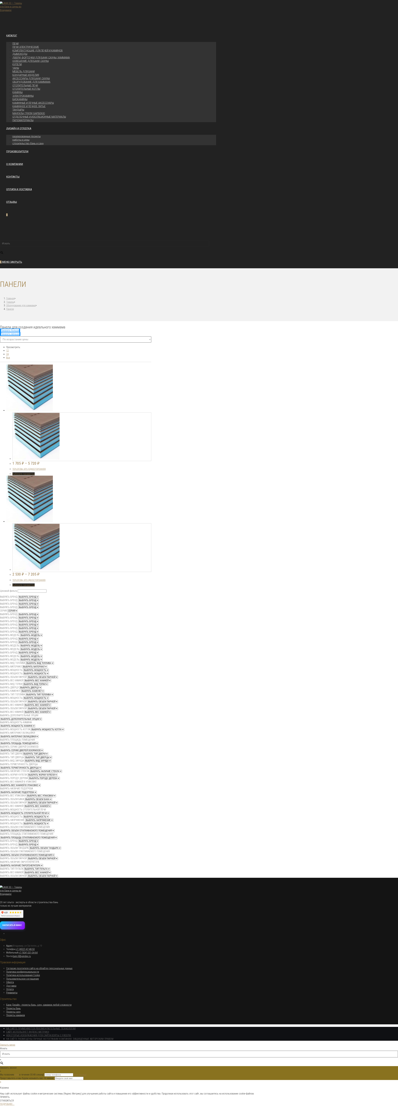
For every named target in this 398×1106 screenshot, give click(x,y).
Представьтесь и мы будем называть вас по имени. (27, 1078)
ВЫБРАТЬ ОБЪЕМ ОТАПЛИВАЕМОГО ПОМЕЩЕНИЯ (25, 827)
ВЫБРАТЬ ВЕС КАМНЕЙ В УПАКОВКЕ (18, 781)
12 (7, 350)
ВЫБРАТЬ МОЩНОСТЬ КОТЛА (15, 729)
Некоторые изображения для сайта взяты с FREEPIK (38, 1035)
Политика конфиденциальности (22, 971)
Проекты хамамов (15, 1015)
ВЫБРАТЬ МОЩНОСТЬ (11, 670)
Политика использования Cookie (23, 975)
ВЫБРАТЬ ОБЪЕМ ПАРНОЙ (13, 677)
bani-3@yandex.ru (22, 956)
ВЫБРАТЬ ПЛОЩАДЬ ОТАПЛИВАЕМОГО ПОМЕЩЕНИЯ (26, 833)
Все (8, 357)
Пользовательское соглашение (22, 978)
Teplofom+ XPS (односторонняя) (29, 469)
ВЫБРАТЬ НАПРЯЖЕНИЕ (12, 820)
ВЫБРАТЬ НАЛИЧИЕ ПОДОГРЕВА (16, 788)
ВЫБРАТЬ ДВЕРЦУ (9, 687)
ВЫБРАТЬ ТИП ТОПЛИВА (12, 694)
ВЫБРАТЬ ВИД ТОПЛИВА (12, 663)
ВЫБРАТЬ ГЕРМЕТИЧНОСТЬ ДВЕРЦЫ (19, 764)
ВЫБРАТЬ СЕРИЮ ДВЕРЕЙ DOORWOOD (19, 746)
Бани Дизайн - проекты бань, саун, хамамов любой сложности (39, 1004)
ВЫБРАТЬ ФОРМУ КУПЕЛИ (13, 774)
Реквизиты (11, 992)
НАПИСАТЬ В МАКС (12, 925)
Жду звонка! (80, 1074)
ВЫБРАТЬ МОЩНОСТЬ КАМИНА (16, 722)
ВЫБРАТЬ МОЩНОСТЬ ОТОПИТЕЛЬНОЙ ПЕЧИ (23, 809)
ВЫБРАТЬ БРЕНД (8, 596)
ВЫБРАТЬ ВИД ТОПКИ (11, 684)
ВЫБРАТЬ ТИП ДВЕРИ (11, 753)
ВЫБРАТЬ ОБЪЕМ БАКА (12, 799)
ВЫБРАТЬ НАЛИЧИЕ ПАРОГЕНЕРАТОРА (19, 861)
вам (17, 1074)
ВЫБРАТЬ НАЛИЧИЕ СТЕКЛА (14, 771)
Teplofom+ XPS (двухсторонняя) (29, 580)
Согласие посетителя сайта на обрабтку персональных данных (39, 968)
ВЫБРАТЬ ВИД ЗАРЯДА (12, 760)
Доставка (11, 985)
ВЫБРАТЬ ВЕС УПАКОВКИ (13, 795)
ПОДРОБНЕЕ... (7, 1104)
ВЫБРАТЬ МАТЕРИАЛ (11, 666)
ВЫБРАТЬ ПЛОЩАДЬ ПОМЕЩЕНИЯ (17, 739)
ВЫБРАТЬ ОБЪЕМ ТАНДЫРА (14, 847)
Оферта (10, 982)
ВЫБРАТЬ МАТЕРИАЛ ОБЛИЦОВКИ (17, 732)
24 (7, 354)
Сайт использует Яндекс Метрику (27, 1031)
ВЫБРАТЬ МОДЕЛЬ (9, 635)
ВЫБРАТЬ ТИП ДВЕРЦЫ (12, 757)
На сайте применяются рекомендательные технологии (41, 1028)
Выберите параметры (23, 473)
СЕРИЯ (3, 610)
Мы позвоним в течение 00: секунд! (22, 1074)
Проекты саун (13, 1011)
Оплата (10, 989)
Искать (3, 237)
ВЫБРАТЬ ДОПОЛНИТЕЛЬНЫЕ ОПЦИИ (19, 715)
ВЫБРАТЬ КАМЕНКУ (10, 690)
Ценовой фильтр (8, 590)
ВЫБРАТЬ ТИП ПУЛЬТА (11, 868)
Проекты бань (13, 1008)
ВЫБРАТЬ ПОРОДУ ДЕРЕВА (14, 778)
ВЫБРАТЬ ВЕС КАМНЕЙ (11, 680)
